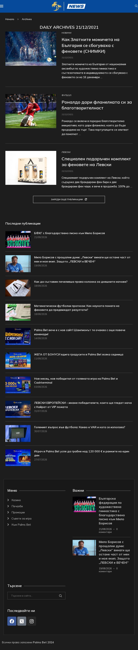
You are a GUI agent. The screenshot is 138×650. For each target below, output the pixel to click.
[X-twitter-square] (21, 621)
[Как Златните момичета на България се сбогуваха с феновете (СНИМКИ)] (30, 49)
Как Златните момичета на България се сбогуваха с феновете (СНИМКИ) (90, 45)
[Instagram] (31, 621)
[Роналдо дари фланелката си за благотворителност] (30, 111)
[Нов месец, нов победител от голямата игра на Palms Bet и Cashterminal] (18, 385)
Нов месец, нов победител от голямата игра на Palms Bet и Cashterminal (76, 380)
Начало (9, 19)
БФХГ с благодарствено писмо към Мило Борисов (69, 233)
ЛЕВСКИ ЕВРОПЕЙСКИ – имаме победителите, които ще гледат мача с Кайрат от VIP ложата (83, 404)
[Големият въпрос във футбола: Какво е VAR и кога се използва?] (18, 433)
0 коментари (108, 530)
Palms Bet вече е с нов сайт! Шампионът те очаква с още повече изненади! (79, 332)
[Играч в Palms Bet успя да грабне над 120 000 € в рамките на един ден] (18, 457)
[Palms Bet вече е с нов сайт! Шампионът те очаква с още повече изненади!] (18, 336)
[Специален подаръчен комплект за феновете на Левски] (30, 168)
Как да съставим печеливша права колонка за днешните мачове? (80, 281)
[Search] (136, 6)
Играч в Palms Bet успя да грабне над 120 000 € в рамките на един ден (81, 453)
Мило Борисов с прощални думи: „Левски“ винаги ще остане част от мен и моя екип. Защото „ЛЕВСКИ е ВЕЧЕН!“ (82, 259)
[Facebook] (11, 621)
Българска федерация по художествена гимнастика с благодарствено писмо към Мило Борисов (112, 511)
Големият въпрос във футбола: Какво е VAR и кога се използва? (79, 427)
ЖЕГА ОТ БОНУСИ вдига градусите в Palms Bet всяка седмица (78, 354)
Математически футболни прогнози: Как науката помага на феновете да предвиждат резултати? (76, 308)
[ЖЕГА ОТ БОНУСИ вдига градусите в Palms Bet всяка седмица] (18, 360)
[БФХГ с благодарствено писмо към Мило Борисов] (18, 239)
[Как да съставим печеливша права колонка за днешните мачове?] (18, 288)
